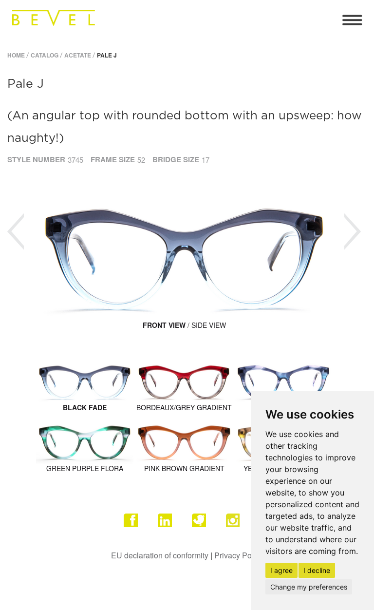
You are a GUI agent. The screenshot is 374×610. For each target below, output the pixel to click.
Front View (164, 325)
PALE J (107, 55)
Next (352, 231)
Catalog (44, 55)
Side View (208, 325)
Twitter (204, 526)
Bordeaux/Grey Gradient (184, 407)
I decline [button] (316, 570)
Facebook (136, 526)
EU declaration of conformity (159, 555)
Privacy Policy (238, 555)
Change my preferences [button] (308, 587)
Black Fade (85, 407)
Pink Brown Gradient (184, 468)
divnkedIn (170, 526)
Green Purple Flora (84, 468)
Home (16, 55)
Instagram (238, 526)
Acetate (77, 55)
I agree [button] (281, 570)
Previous (15, 231)
